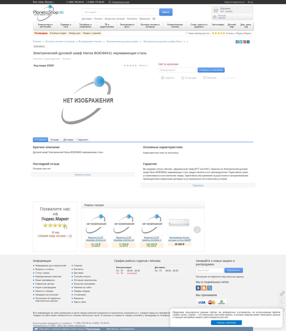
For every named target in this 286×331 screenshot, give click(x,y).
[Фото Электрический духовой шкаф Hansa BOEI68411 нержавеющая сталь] (90, 100)
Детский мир (232, 25)
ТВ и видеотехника (107, 25)
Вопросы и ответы (44, 269)
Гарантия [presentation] (83, 139)
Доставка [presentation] (68, 139)
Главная (37, 41)
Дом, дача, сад (245, 25)
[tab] (40, 139)
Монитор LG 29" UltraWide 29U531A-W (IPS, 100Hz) (124, 240)
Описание (38, 59)
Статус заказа (42, 273)
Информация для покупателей (50, 265)
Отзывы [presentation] (55, 139)
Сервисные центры (44, 284)
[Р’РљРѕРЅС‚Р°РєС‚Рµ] (237, 41)
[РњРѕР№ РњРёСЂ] (248, 41)
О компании (80, 294)
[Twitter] (240, 41)
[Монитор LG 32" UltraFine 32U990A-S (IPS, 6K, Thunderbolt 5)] (152, 223)
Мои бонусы (113, 329)
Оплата (98, 18)
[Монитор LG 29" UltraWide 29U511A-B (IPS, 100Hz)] (96, 223)
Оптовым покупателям (85, 280)
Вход (250, 2)
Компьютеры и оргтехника (45, 25)
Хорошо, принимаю (226, 322)
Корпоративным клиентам (48, 276)
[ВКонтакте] (198, 288)
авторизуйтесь (127, 329)
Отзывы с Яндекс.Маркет (238, 33)
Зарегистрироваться (234, 2)
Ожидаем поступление (46, 294)
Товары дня (74, 33)
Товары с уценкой (91, 33)
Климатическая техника (175, 25)
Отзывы (66, 59)
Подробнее (198, 185)
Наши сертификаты (45, 280)
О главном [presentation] (40, 139)
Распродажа (41, 33)
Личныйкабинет (222, 17)
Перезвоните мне (120, 2)
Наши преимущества (199, 33)
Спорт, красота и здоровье (199, 25)
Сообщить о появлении (211, 70)
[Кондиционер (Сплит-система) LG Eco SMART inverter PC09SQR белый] (179, 223)
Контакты (132, 18)
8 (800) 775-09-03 (96, 2)
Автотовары (218, 24)
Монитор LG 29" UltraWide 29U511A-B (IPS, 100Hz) (96, 240)
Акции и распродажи (45, 287)
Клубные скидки (58, 33)
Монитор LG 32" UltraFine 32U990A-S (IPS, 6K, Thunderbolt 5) (151, 240)
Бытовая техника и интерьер (150, 25)
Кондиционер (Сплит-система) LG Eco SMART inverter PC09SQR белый (179, 240)
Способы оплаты (82, 276)
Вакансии (145, 18)
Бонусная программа (84, 284)
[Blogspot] (203, 288)
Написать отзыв (82, 174)
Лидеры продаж (82, 291)
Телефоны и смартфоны (85, 25)
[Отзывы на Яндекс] (55, 223)
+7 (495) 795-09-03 (75, 2)
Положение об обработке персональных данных (47, 299)
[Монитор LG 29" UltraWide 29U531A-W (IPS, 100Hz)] (124, 223)
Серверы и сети (65, 25)
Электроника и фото (127, 25)
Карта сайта (80, 302)
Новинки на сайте (83, 287)
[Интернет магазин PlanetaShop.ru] (49, 13)
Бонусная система (115, 18)
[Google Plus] (244, 41)
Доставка (87, 18)
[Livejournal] (209, 288)
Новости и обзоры (44, 291)
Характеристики (52, 59)
